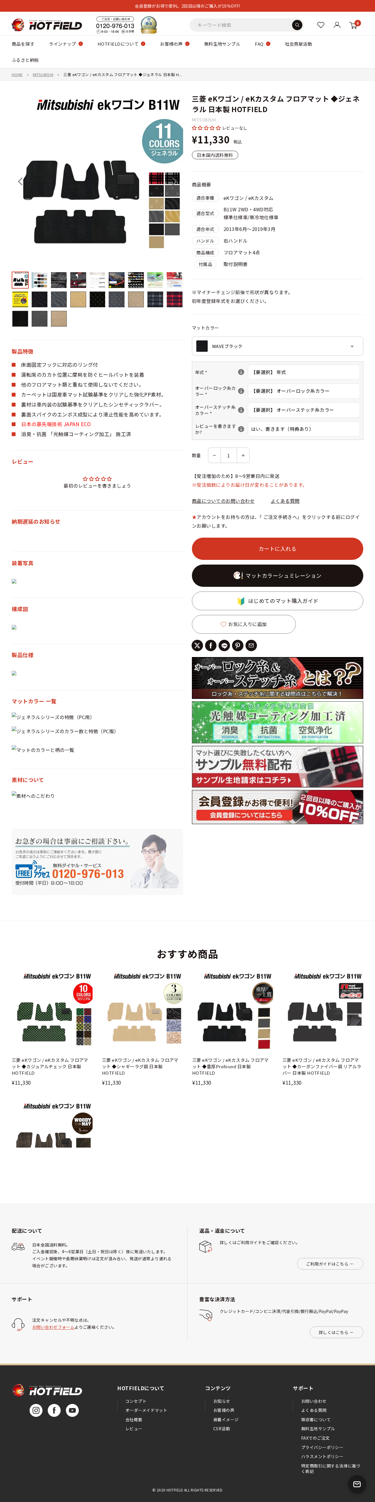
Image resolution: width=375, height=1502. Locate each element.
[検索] (297, 25)
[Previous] (20, 181)
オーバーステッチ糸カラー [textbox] (221, 410)
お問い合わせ (314, 1401)
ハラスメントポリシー (322, 1456)
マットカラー (205, 328)
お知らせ (221, 1401)
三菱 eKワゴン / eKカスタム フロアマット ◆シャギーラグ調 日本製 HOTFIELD (140, 1066)
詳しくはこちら (333, 1332)
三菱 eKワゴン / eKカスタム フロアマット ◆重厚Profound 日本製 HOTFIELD (230, 1066)
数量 (196, 455)
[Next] (174, 181)
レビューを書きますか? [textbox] (221, 429)
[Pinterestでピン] (237, 645)
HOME (17, 74)
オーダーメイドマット (146, 1410)
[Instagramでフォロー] (36, 1410)
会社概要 (133, 1419)
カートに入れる (278, 549)
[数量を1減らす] (214, 455)
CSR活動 (221, 1428)
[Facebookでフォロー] (54, 1410)
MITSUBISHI (43, 74)
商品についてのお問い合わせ (223, 501)
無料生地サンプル (222, 44)
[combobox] (277, 346)
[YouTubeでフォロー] (72, 1410)
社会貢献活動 (298, 44)
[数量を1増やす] (243, 455)
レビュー (133, 1428)
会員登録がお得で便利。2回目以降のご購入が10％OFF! (187, 6)
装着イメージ (226, 1419)
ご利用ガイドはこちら (327, 1264)
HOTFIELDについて (118, 44)
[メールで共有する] (251, 645)
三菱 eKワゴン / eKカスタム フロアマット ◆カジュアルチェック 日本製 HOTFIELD (50, 1066)
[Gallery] (97, 212)
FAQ (259, 44)
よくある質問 (285, 501)
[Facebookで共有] (211, 645)
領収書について (316, 1419)
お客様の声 (171, 44)
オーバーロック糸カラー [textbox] (221, 391)
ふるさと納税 (25, 60)
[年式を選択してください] (241, 372)
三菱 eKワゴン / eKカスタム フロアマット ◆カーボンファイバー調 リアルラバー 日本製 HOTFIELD (322, 1066)
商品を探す (23, 44)
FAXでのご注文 (315, 1438)
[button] (207, 127)
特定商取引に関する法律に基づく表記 (330, 1468)
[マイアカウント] (320, 25)
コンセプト (135, 1401)
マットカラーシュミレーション (284, 575)
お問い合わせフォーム (53, 1327)
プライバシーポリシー (322, 1447)
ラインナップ (62, 44)
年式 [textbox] (221, 372)
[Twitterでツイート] (197, 645)
